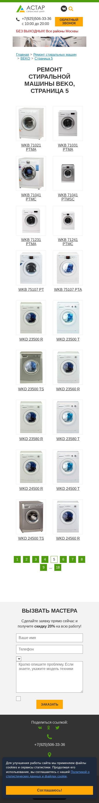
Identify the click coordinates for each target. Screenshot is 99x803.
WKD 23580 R (31, 439)
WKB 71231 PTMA (31, 242)
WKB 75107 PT (31, 290)
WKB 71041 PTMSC (68, 197)
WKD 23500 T (68, 339)
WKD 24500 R (31, 489)
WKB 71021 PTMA (31, 147)
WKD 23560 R (68, 389)
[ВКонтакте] (40, 728)
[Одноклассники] (49, 728)
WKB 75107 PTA (68, 290)
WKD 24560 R (68, 538)
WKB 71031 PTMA (68, 147)
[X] (57, 728)
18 (58, 567)
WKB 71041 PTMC (31, 197)
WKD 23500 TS (31, 389)
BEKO (25, 58)
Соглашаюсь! (49, 790)
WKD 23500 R (31, 339)
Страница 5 (44, 58)
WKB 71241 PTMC (68, 242)
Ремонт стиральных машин (54, 54)
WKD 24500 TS (31, 538)
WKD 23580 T (68, 439)
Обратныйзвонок (69, 21)
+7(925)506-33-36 (36, 19)
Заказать (49, 704)
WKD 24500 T (68, 489)
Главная (22, 54)
